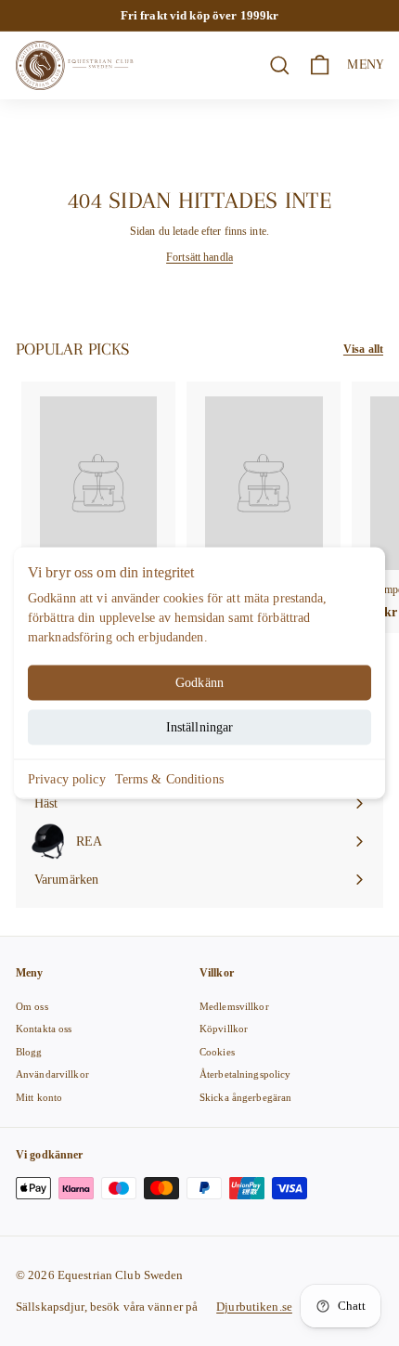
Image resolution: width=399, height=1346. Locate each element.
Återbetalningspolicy (245, 1074)
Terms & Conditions (169, 779)
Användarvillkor (52, 1074)
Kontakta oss (43, 1028)
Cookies (217, 1051)
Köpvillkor (224, 1028)
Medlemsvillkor (234, 1006)
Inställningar (200, 727)
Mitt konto (39, 1097)
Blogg (29, 1051)
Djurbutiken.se (254, 1307)
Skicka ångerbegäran (245, 1097)
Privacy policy (67, 779)
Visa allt (363, 349)
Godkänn (199, 683)
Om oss (32, 1006)
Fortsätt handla (199, 257)
